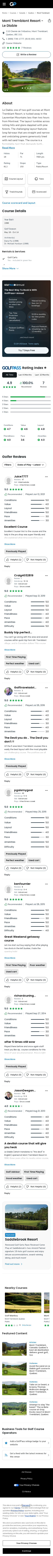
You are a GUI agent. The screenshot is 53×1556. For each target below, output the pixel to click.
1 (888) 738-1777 (15, 38)
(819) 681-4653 (33, 38)
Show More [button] (8, 268)
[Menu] (4, 4)
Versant (26, 1505)
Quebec (31, 13)
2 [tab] (25, 88)
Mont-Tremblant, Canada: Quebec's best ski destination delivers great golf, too (39, 1350)
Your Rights (30, 1516)
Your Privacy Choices (29, 1485)
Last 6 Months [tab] (25, 375)
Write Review (26, 1325)
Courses (13, 13)
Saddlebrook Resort (21, 1239)
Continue (26, 1551)
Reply (7, 566)
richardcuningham (27, 996)
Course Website (13, 43)
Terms (17, 1508)
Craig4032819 (23, 575)
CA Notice (26, 1491)
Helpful (15, 559)
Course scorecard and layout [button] (18, 203)
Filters (7, 464)
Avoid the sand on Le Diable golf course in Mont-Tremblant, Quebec (39, 1370)
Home (4, 13)
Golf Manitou (11, 1315)
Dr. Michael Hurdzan (13, 243)
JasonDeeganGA (26, 1090)
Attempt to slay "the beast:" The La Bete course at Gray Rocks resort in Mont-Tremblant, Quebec (40, 1409)
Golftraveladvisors (27, 687)
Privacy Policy (26, 1478)
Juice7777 (21, 476)
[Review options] (46, 477)
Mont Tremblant (43, 13)
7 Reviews (26, 47)
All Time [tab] (9, 375)
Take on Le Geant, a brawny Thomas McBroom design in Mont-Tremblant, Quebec (39, 1389)
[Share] (49, 20)
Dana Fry (8, 241)
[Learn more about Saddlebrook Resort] (26, 1217)
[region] (26, 1527)
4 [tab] (30, 88)
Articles (32, 1342)
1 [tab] (22, 88)
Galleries (33, 1363)
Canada (22, 13)
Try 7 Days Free (26, 350)
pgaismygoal (23, 790)
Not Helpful (38, 559)
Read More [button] (8, 147)
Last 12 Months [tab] (42, 375)
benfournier (22, 884)
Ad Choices (26, 1472)
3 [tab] (27, 88)
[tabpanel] (26, 76)
